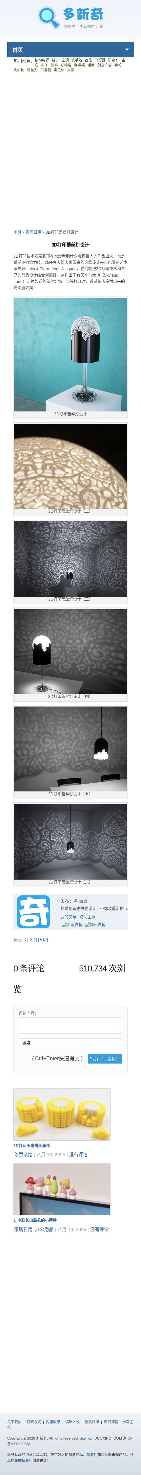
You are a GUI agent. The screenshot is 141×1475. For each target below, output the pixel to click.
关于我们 (14, 1422)
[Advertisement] (70, 150)
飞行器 (100, 60)
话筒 (91, 65)
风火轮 (18, 70)
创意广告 (104, 65)
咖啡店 (66, 65)
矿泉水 (113, 60)
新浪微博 (92, 1422)
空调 (65, 60)
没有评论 (78, 1154)
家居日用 (33, 232)
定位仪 (59, 70)
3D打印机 (39, 939)
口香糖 (45, 70)
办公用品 (44, 1229)
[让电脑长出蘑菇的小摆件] (62, 1213)
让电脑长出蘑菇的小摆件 (35, 1220)
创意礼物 (94, 1455)
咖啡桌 (79, 65)
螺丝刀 (32, 70)
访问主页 (87, 917)
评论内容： (28, 1013)
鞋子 (55, 60)
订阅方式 (34, 1422)
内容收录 (53, 1422)
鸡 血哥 (80, 901)
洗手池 (76, 60)
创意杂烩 (23, 1154)
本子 (44, 65)
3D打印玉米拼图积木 (31, 1146)
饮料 (54, 65)
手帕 (118, 65)
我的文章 (68, 917)
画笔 (88, 60)
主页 (17, 232)
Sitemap (86, 1438)
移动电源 (42, 60)
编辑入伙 (72, 1422)
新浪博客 (111, 1422)
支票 (70, 70)
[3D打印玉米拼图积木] (62, 1139)
